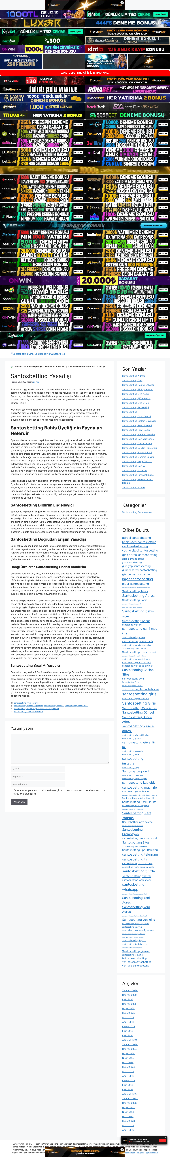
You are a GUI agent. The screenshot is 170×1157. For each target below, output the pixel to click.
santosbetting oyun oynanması (132, 809)
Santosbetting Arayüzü (134, 470)
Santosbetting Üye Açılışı (135, 394)
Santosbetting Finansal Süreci (138, 475)
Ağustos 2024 (129, 1040)
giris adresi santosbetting (140, 555)
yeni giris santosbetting (135, 965)
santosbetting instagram (132, 761)
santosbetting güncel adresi (138, 728)
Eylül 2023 (127, 1089)
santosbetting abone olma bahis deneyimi (136, 588)
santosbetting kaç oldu (139, 782)
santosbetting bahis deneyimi (132, 604)
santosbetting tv (134, 859)
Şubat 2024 (128, 1067)
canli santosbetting (135, 546)
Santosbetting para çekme (137, 821)
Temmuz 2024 (130, 1044)
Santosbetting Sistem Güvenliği (139, 421)
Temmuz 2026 (130, 990)
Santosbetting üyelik (134, 940)
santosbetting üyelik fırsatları (134, 944)
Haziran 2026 (129, 995)
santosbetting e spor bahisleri (132, 686)
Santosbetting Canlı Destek (139, 652)
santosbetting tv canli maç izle (138, 867)
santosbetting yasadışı (54, 706)
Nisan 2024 (128, 1058)
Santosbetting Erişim (131, 682)
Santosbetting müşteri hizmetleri (139, 798)
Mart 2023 (127, 1116)
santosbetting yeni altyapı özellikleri (134, 916)
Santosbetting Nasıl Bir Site (139, 802)
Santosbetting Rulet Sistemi (137, 425)
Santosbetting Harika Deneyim (138, 434)
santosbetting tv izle (138, 871)
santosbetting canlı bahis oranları (136, 645)
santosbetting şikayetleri (132, 955)
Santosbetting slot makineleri (134, 846)
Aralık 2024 (128, 1022)
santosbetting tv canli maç (137, 863)
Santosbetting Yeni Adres (136, 900)
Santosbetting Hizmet (133, 487)
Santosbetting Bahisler (134, 466)
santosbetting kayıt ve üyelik (134, 778)
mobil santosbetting (135, 583)
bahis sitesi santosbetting (139, 542)
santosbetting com (133, 678)
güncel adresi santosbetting (139, 570)
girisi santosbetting (133, 558)
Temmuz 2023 (130, 1098)
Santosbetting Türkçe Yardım (137, 389)
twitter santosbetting (134, 958)
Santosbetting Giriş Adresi (139, 708)
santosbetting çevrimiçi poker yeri (133, 934)
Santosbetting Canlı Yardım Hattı (28, 711)
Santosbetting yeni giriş (138, 919)
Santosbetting (129, 412)
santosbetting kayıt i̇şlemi (133, 775)
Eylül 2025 (127, 999)
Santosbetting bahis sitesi (138, 613)
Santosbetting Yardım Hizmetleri (139, 448)
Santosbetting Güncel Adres (137, 719)
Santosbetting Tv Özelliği (135, 407)
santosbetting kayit (130, 767)
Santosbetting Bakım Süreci (137, 452)
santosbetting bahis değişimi (132, 607)
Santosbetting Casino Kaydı (137, 443)
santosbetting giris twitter (135, 698)
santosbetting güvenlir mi (138, 744)
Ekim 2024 (127, 1031)
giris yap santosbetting (136, 566)
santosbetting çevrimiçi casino (138, 930)
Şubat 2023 (128, 1121)
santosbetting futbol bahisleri (140, 689)
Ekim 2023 (127, 1085)
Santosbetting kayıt (135, 771)
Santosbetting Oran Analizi (136, 416)
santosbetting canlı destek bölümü (134, 656)
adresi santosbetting (136, 537)
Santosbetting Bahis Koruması (138, 439)
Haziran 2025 (129, 1004)
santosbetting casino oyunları (137, 665)
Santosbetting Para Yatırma (136, 815)
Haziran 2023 (129, 1103)
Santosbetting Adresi (133, 376)
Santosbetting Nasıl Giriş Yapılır (135, 805)
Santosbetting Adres (135, 591)
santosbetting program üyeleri (132, 826)
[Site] (42, 124)
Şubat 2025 (128, 1013)
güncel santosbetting (137, 574)
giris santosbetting (132, 562)
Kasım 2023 (128, 1080)
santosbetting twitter (136, 876)
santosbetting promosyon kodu (140, 838)
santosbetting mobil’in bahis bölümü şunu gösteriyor (140, 795)
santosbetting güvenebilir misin (135, 735)
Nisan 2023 (128, 1112)
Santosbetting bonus (136, 621)
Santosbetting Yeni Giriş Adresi (135, 923)
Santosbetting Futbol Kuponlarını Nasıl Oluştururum (36, 708)
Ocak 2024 (128, 1071)
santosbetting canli (132, 624)
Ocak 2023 (128, 1125)
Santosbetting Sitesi (136, 842)
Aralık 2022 (128, 1130)
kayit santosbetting (137, 579)
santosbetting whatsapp (133, 887)
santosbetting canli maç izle (139, 631)
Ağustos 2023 (129, 1094)
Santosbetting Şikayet (136, 951)
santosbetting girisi (139, 694)
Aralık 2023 (128, 1076)
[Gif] (85, 170)
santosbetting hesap (131, 754)
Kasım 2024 (128, 1026)
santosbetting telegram (140, 854)
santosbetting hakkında (132, 751)
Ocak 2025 (128, 1017)
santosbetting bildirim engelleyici (28, 706)
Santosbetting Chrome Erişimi (138, 457)
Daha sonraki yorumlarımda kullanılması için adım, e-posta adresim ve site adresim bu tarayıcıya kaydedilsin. (59, 792)
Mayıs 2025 (128, 1008)
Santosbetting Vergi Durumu (137, 461)
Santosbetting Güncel (138, 712)
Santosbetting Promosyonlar (26, 703)
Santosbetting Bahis (134, 600)
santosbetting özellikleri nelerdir (133, 937)
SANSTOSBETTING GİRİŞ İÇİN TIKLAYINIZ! (85, 72)
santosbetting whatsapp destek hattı (134, 894)
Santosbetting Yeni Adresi (76, 706)
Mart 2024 (127, 1062)
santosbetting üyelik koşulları (132, 948)
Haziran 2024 (129, 1049)
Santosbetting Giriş (132, 380)
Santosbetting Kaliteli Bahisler (138, 385)
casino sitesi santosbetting (140, 550)
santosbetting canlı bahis (137, 641)
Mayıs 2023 (128, 1107)
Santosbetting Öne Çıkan (135, 403)
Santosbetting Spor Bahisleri (140, 850)
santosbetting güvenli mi (132, 738)
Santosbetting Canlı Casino (134, 648)
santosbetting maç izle (139, 787)
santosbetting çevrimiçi (132, 927)
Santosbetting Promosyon (132, 832)
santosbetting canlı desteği (136, 662)
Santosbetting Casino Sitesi (138, 672)
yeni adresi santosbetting (136, 961)
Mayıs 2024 (128, 1053)
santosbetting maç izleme (135, 791)
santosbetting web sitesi (136, 879)
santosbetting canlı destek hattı (136, 659)
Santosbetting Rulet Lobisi (136, 430)
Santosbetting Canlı (133, 637)
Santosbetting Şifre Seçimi (136, 398)
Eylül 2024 (127, 1035)
